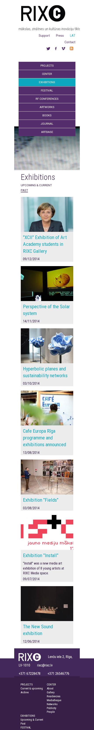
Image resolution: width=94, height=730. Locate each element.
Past (24, 190)
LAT (72, 35)
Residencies (53, 696)
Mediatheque (54, 700)
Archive (25, 692)
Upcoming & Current (36, 185)
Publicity (51, 708)
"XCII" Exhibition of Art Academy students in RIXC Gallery (45, 244)
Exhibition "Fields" (40, 500)
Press (60, 35)
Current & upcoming (32, 688)
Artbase (47, 132)
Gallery (50, 692)
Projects (47, 65)
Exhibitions (47, 82)
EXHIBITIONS (28, 715)
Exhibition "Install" (40, 555)
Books (47, 115)
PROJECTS (27, 684)
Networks (52, 704)
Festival (47, 90)
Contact (69, 42)
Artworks (47, 107)
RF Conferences (47, 98)
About (50, 688)
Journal (47, 123)
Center (47, 74)
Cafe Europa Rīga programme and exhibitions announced (44, 438)
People (51, 711)
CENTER (51, 684)
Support (44, 35)
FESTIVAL (26, 727)
